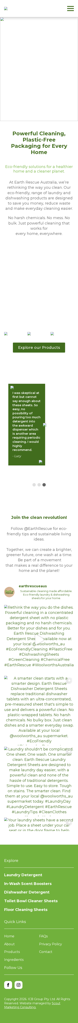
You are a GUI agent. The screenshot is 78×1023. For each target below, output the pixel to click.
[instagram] (18, 985)
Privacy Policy (50, 944)
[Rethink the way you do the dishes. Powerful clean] (39, 640)
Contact (45, 952)
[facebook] (8, 985)
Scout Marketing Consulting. (32, 1005)
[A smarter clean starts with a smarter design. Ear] (39, 710)
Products (12, 952)
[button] (36, 117)
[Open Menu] (70, 8)
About (9, 944)
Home (9, 936)
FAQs (43, 936)
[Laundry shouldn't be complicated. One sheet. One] (39, 781)
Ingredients (14, 960)
